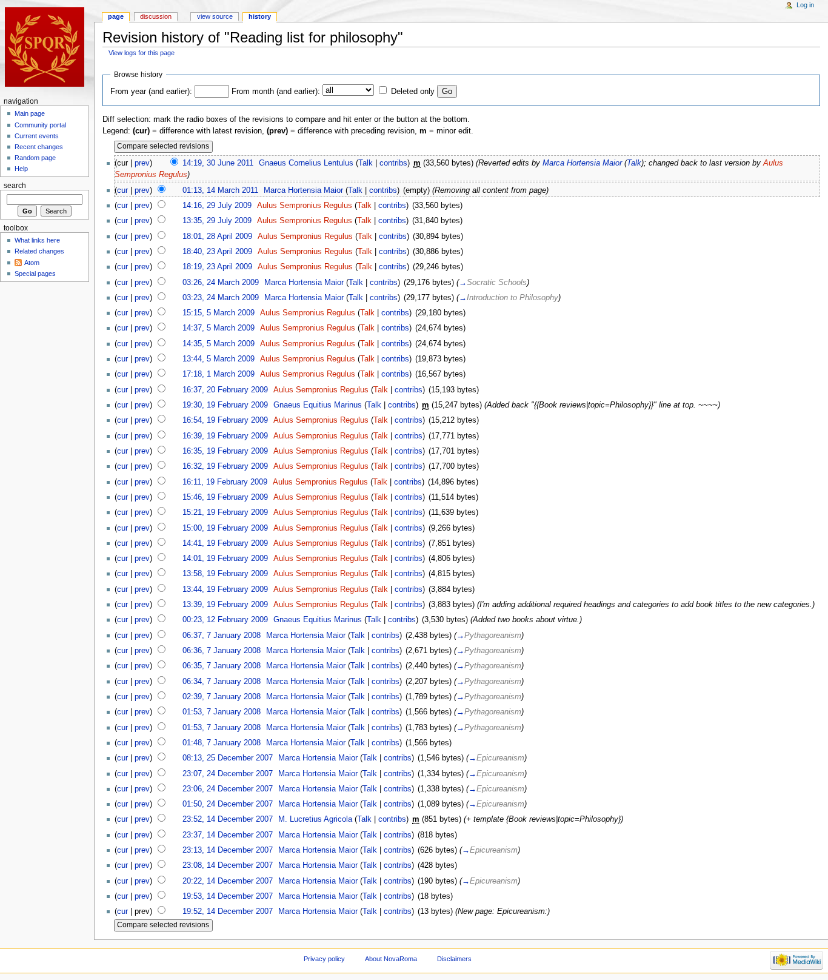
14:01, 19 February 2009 (225, 558)
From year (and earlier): (151, 91)
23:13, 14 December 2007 (227, 850)
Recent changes (39, 146)
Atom (31, 262)
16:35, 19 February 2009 (225, 451)
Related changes (39, 251)
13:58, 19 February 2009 (225, 573)
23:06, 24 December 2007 (227, 789)
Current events (37, 135)
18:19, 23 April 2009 (217, 267)
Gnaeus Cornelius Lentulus (306, 163)
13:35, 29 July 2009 (217, 220)
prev (142, 163)
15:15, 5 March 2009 (218, 313)
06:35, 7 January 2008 (221, 666)
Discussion (156, 16)
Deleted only (413, 91)
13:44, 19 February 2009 (225, 589)
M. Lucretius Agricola (315, 819)
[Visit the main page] (47, 47)
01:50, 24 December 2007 (227, 804)
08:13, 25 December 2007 (227, 758)
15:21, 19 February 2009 (225, 512)
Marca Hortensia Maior (582, 163)
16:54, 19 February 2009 (225, 420)
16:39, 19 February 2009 (225, 436)
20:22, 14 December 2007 (227, 881)
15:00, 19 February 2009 (225, 528)
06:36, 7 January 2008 (221, 650)
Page (116, 16)
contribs (393, 163)
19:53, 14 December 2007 (227, 896)
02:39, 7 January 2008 (221, 697)
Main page (30, 113)
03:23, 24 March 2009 (220, 298)
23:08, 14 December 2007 (227, 865)
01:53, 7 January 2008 (221, 712)
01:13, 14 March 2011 (220, 190)
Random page (35, 157)
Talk (365, 163)
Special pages (35, 273)
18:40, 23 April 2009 (217, 251)
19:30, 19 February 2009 (225, 405)
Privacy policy (324, 958)
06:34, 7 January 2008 (221, 681)
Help (21, 168)
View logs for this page (142, 52)
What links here (37, 240)
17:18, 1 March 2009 (218, 374)
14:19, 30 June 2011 (217, 163)
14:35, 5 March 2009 (218, 344)
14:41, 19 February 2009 (225, 543)
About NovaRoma (391, 958)
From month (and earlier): (276, 91)
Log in (805, 4)
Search (15, 185)
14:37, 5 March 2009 (218, 328)
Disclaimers (454, 958)
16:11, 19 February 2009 (224, 482)
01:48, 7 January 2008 (221, 743)
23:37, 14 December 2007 (227, 835)
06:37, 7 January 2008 (221, 635)
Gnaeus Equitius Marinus (317, 405)
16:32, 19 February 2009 (225, 466)
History (260, 16)
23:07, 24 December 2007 (227, 774)
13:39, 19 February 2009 (225, 604)
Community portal (40, 125)
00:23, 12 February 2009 (225, 620)
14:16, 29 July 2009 (217, 205)
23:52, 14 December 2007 (227, 819)
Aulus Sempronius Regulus (304, 205)
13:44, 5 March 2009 (218, 359)
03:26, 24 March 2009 (220, 282)
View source (215, 16)
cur (122, 190)
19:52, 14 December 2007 (227, 911)
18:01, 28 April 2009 (217, 236)
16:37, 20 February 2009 (225, 390)
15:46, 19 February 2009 (225, 497)
